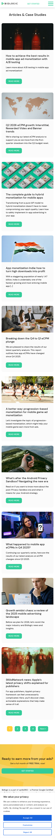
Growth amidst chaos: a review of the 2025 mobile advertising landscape (27, 614)
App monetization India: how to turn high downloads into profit (25, 269)
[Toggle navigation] (50, 4)
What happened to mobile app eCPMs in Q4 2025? (25, 546)
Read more (14, 81)
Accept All (27, 818)
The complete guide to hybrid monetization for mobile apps (25, 196)
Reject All (27, 832)
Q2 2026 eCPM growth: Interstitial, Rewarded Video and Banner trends (27, 128)
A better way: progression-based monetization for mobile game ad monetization (27, 412)
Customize (27, 825)
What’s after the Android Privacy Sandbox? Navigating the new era (27, 479)
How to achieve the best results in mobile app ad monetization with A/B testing (27, 59)
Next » (43, 728)
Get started (33, 4)
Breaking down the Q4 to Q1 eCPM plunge (27, 340)
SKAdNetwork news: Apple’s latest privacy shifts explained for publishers (27, 683)
